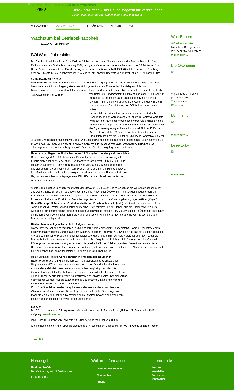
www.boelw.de (51, 314)
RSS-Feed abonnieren (110, 368)
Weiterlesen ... (179, 54)
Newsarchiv (104, 375)
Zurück (38, 338)
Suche (101, 381)
